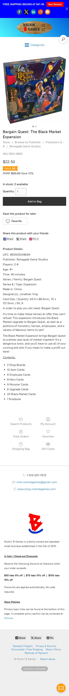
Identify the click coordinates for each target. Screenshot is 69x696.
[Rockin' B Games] (34, 27)
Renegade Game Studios (25, 146)
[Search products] (63, 39)
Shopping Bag (21, 449)
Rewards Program (23, 646)
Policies (8, 618)
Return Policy (53, 649)
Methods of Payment (36, 653)
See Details (55, 4)
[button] (15, 221)
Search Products (20, 424)
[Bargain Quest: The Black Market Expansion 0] (34, 90)
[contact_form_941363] (61, 688)
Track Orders (21, 436)
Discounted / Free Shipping (27, 649)
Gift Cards (48, 449)
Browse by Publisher (28, 142)
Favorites (48, 436)
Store (6, 142)
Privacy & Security (46, 646)
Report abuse (47, 659)
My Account (48, 424)
